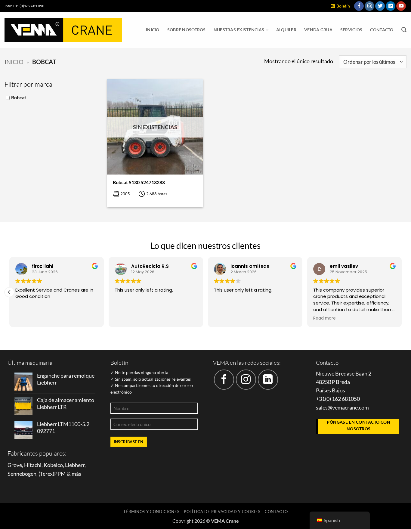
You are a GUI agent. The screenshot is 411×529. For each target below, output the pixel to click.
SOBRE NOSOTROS (186, 29)
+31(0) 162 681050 (338, 399)
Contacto (381, 29)
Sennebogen (22, 474)
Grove (15, 465)
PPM (60, 474)
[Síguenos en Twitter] (380, 6)
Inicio (152, 29)
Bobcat (18, 97)
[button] (340, 6)
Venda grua (318, 29)
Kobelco (53, 465)
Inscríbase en (129, 441)
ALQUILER (286, 29)
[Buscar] (403, 30)
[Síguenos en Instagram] (369, 6)
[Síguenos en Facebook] (359, 6)
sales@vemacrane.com (342, 407)
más (76, 474)
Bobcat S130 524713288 (139, 182)
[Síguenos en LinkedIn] (390, 6)
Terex (46, 474)
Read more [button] (327, 318)
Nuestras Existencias (239, 29)
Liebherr (75, 465)
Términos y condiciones (151, 511)
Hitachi (33, 465)
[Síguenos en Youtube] (401, 6)
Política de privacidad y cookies (222, 511)
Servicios (351, 29)
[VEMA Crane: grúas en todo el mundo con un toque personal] (63, 30)
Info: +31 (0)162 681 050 (24, 6)
